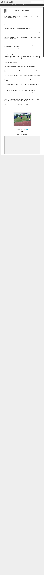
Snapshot (20, 4)
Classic (2, 4)
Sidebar (16, 4)
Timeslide (25, 4)
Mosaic (13, 4)
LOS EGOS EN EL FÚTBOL (22, 11)
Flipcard (5, 4)
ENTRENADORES (28, 129)
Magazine (9, 4)
